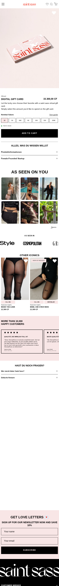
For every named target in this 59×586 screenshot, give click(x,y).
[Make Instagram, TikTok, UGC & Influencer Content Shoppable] (54, 227)
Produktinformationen (11, 152)
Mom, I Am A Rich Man (39, 307)
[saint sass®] (29, 4)
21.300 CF (5, 309)
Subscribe (29, 550)
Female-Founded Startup (12, 158)
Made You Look (8, 307)
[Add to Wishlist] (54, 13)
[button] (51, 4)
